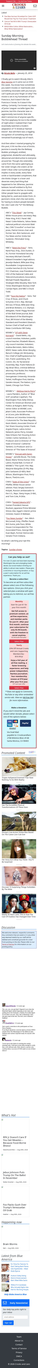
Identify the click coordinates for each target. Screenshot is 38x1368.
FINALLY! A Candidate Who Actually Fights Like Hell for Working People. (20, 1287)
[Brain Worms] (15, 1233)
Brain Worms (10, 1244)
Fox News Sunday (15, 518)
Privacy (19, 1352)
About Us (19, 1340)
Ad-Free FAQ (28, 697)
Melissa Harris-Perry (26, 391)
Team (19, 1336)
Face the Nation (18, 296)
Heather (5, 1214)
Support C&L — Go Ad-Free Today (19, 1)
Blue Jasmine (7, 82)
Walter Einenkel (8, 1182)
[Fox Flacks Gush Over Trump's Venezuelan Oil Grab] (15, 1194)
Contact (19, 1344)
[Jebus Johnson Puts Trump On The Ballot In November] (15, 1161)
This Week (16, 212)
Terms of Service (8, 944)
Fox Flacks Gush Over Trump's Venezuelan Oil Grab (14, 1207)
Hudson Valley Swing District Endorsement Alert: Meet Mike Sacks (19, 1278)
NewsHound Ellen (9, 1150)
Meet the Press (19, 247)
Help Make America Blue (15, 1294)
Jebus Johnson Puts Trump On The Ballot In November (14, 1175)
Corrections (19, 1360)
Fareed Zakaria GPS (21, 502)
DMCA (19, 1356)
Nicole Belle (9, 73)
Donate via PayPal (25, 723)
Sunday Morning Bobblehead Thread (14, 37)
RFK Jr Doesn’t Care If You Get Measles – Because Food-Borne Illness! (14, 1141)
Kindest (12, 728)
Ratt (4, 1248)
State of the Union (21, 481)
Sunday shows (15, 549)
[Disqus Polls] (19, 975)
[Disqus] (19, 1027)
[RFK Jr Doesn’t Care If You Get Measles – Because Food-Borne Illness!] (15, 1126)
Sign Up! (8, 1323)
